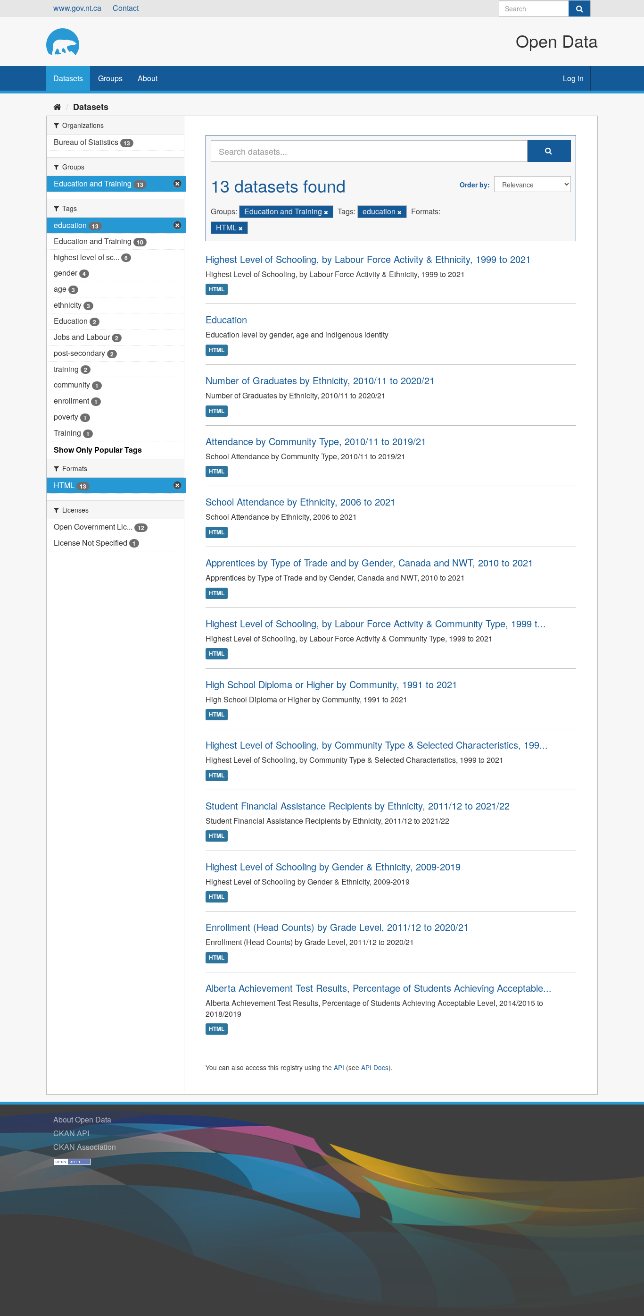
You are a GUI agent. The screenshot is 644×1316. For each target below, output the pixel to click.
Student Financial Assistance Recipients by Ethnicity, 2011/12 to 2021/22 (358, 805)
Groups (110, 78)
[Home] (57, 106)
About (147, 78)
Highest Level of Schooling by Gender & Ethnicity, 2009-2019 (333, 866)
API (339, 1067)
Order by (473, 184)
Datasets (68, 78)
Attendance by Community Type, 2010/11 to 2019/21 (316, 441)
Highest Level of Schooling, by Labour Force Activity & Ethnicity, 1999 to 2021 (368, 259)
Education (226, 319)
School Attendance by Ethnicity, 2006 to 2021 (301, 501)
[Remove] (326, 212)
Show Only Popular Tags (98, 449)
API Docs (374, 1067)
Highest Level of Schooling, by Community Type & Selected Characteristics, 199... (377, 744)
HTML (216, 289)
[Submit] (579, 8)
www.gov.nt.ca (77, 7)
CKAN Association (84, 1146)
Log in (573, 78)
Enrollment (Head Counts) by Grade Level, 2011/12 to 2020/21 (337, 927)
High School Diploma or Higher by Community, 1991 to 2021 (331, 684)
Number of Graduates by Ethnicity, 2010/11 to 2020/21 (320, 380)
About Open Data (82, 1119)
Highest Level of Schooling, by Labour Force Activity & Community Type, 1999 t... (376, 623)
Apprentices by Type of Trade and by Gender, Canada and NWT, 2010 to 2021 (369, 562)
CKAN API (71, 1133)
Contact (126, 7)
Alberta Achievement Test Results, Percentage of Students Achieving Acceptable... (379, 988)
